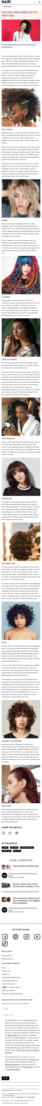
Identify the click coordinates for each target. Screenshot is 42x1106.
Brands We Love (7, 959)
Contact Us (5, 974)
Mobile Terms (12, 1035)
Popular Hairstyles (27, 847)
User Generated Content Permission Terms (21, 1100)
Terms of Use (34, 1059)
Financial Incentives (13, 1069)
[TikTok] (5, 943)
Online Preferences (8, 984)
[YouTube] (37, 936)
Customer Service (11, 963)
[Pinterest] (15, 936)
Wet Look (17, 851)
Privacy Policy (6, 971)
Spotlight (7, 951)
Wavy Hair (14, 847)
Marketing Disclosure (12, 1064)
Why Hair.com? (7, 955)
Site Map (16, 1103)
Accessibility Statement (10, 981)
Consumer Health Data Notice (12, 994)
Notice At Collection (8, 990)
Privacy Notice (27, 1067)
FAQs (3, 968)
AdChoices (20, 1097)
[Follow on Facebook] (5, 936)
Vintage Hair (6, 851)
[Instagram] (26, 936)
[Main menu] (39, 2)
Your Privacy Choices (12, 987)
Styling (5, 847)
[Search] (35, 2)
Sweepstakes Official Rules (11, 977)
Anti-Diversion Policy (8, 1103)
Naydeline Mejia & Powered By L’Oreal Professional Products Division (21, 891)
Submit (5, 1078)
